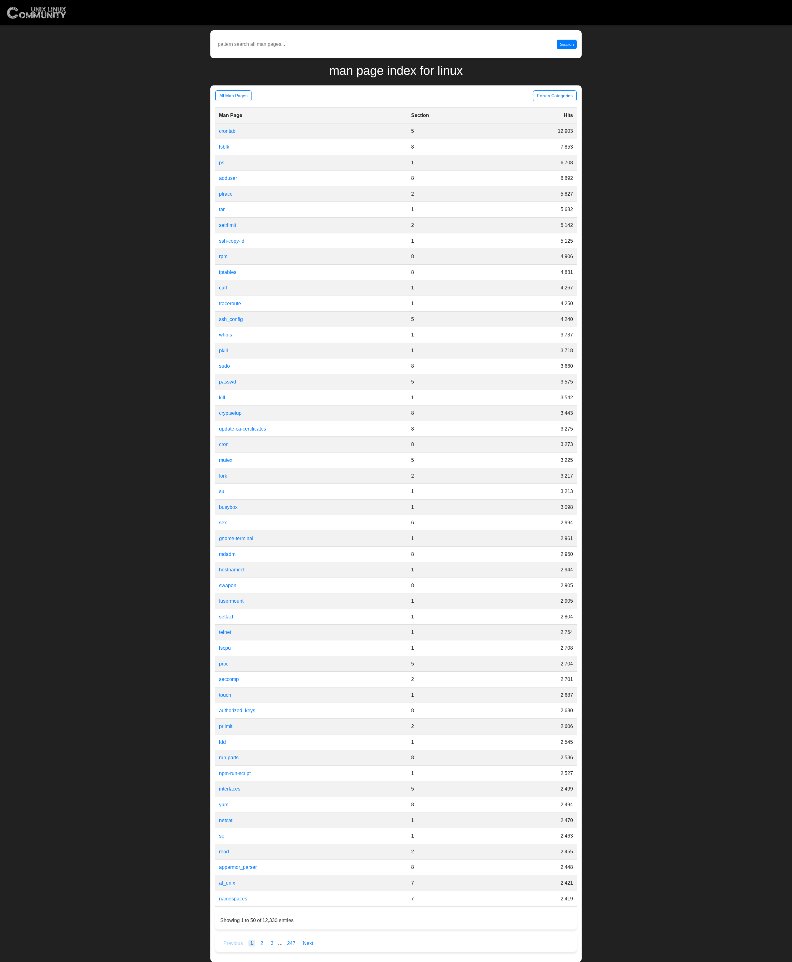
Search (567, 44)
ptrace (226, 194)
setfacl (226, 616)
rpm (223, 256)
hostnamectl (232, 569)
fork (223, 476)
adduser (228, 178)
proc (224, 663)
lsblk (224, 147)
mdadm (227, 554)
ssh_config (231, 319)
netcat (225, 820)
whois (225, 334)
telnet (225, 632)
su (221, 491)
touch (225, 695)
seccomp (229, 679)
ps (221, 162)
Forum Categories (555, 95)
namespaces (233, 898)
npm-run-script (235, 773)
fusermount (231, 601)
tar (222, 209)
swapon (227, 585)
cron (224, 444)
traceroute (230, 303)
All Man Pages (233, 95)
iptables (227, 272)
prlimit (225, 726)
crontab (227, 131)
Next (308, 943)
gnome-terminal (236, 538)
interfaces (229, 788)
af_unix (227, 883)
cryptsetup (230, 413)
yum (223, 804)
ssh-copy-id (231, 241)
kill (222, 397)
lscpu (225, 648)
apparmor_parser (238, 867)
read (224, 851)
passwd (227, 381)
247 (292, 943)
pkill (223, 350)
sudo (224, 366)
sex (223, 522)
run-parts (229, 757)
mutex (225, 460)
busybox (228, 507)
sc (221, 835)
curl (223, 287)
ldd (222, 742)
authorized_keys (237, 710)
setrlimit (227, 225)
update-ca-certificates (242, 428)
